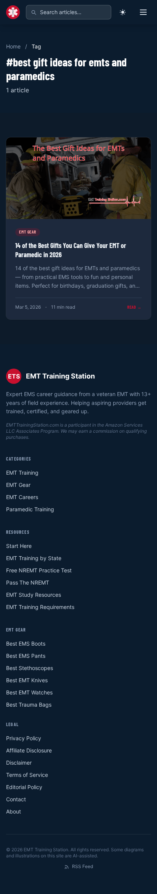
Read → (134, 306)
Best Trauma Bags (28, 704)
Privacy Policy (23, 738)
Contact (16, 799)
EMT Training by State (33, 558)
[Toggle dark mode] (123, 12)
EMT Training (22, 472)
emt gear (27, 231)
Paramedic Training (30, 509)
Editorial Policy (24, 787)
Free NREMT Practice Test (39, 570)
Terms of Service (27, 775)
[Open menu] (143, 12)
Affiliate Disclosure (29, 750)
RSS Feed (82, 866)
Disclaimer (19, 762)
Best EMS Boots (25, 643)
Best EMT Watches (29, 692)
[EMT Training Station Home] (13, 12)
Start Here (19, 546)
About (13, 811)
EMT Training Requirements (40, 607)
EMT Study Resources (33, 594)
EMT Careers (22, 497)
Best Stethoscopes (29, 668)
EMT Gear (18, 485)
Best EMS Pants (25, 655)
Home (13, 46)
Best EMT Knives (27, 680)
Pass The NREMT (27, 582)
